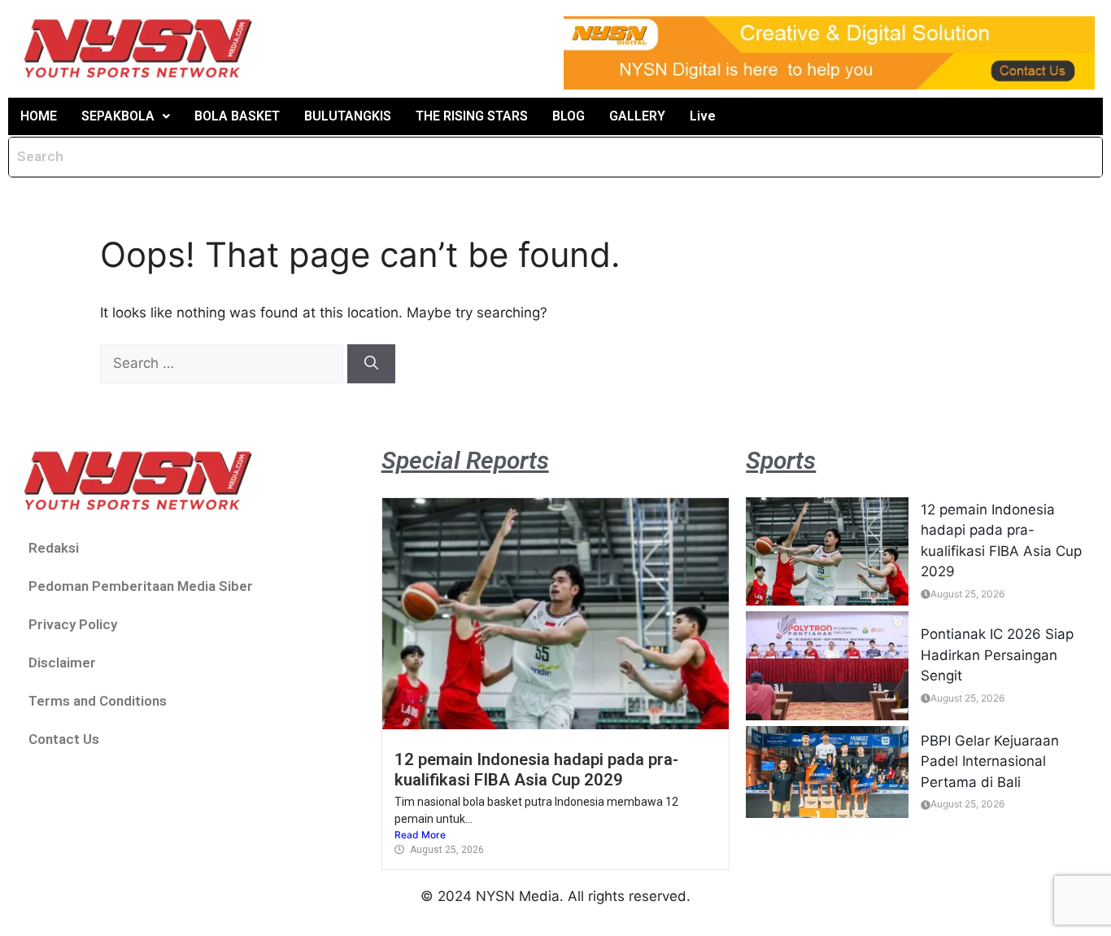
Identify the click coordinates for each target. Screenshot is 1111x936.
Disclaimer (62, 662)
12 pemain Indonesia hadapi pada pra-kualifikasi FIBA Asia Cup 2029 (536, 769)
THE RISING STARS (472, 116)
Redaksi (53, 548)
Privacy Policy (72, 624)
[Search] (371, 363)
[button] (125, 116)
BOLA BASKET (237, 116)
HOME (38, 116)
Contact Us (63, 739)
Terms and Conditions (97, 701)
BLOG (568, 116)
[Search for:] (223, 363)
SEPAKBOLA (118, 116)
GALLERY (637, 116)
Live (703, 116)
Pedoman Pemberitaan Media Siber (140, 586)
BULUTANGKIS (347, 116)
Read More (420, 835)
